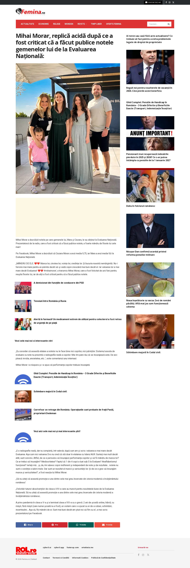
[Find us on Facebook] (166, 2)
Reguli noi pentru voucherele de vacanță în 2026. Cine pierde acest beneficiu (149, 89)
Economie (44, 24)
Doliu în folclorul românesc (140, 205)
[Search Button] (168, 24)
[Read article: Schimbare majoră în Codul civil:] (150, 331)
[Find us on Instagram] (169, 2)
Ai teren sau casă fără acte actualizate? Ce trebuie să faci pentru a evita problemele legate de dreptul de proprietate (149, 39)
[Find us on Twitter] (173, 2)
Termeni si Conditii (61, 558)
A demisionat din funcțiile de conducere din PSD (59, 282)
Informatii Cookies (80, 558)
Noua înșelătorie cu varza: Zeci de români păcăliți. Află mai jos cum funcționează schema (148, 303)
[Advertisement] (68, 217)
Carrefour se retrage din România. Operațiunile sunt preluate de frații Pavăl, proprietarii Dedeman (74, 411)
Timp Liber (96, 24)
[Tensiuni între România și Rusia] (23, 310)
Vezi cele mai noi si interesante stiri (34, 341)
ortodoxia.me (87, 547)
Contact (34, 559)
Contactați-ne (154, 2)
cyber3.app (59, 547)
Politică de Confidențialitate (103, 558)
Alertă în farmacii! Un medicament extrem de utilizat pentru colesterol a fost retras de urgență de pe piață (78, 321)
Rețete (81, 24)
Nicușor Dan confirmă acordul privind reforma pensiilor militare (146, 253)
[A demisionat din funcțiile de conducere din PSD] (23, 292)
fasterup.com (73, 547)
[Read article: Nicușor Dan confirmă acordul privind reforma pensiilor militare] (150, 231)
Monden (69, 24)
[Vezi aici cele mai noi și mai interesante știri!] (23, 440)
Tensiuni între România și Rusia (50, 301)
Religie (56, 24)
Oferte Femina (113, 24)
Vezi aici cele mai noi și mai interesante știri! (57, 431)
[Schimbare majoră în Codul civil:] (23, 400)
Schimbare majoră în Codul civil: (50, 391)
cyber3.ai (47, 547)
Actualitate (27, 24)
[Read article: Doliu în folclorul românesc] (150, 185)
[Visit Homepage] (30, 12)
